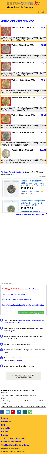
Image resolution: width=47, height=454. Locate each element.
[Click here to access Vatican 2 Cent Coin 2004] (6, 53)
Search (4, 418)
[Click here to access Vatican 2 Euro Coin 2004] (6, 158)
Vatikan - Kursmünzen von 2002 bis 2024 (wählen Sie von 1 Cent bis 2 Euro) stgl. (32, 183)
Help (3, 425)
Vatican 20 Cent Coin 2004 (23, 98)
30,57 (43, 98)
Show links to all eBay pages (30, 313)
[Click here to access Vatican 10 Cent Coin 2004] (6, 88)
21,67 (43, 28)
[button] (2, 412)
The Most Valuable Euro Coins (15, 445)
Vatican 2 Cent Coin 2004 (22, 45)
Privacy (4, 435)
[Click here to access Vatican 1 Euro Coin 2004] (6, 140)
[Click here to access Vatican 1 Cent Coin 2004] (6, 35)
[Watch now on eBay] (11, 188)
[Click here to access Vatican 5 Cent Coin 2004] (6, 71)
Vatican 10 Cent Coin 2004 (23, 80)
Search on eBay (23, 305)
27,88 (43, 45)
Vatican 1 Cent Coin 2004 (22, 28)
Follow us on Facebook (12, 442)
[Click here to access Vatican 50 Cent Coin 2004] (6, 123)
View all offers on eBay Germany (29, 214)
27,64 (43, 115)
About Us (5, 428)
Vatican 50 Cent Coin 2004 (23, 115)
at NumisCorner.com (16, 300)
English (41, 12)
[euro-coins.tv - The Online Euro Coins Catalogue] (23, 9)
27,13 (43, 63)
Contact (4, 432)
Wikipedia (16, 360)
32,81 (43, 80)
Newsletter (6, 421)
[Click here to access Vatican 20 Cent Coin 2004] (6, 106)
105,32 (43, 150)
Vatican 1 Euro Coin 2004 (22, 133)
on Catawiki (14, 294)
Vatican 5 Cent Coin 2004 (22, 63)
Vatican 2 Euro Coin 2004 (22, 150)
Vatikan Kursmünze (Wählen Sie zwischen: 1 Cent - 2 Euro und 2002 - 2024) (33, 203)
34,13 (43, 133)
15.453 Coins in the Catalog (13, 438)
